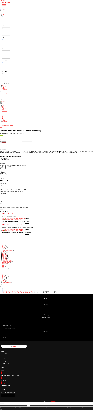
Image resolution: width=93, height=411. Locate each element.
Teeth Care (4, 280)
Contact (3, 88)
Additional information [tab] (6, 145)
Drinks (3, 251)
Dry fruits (3, 252)
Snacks (3, 274)
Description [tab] (4, 144)
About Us (3, 86)
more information (24, 405)
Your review (2, 201)
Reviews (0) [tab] (4, 146)
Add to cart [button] (27, 218)
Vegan (3, 281)
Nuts (3, 267)
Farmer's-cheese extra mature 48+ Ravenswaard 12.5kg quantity (11, 140)
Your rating (2, 193)
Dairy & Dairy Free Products (7, 250)
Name (1, 203)
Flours (3, 253)
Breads (3, 241)
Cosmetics (4, 249)
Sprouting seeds (5, 276)
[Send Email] (1, 383)
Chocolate (4, 247)
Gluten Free (4, 258)
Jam (2, 264)
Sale (3, 85)
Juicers (3, 266)
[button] (46, 103)
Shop (3, 15)
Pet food (3, 270)
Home (3, 14)
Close (1, 409)
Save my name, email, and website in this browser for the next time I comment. (14, 207)
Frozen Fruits (4, 255)
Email (1, 205)
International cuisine (5, 262)
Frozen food (4, 254)
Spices (3, 275)
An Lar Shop (4, 89)
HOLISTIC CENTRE (6, 259)
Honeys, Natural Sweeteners (7, 260)
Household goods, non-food (7, 261)
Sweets (3, 278)
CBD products (4, 244)
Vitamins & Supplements (6, 282)
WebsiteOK (53, 401)
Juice (3, 265)
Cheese (9, 143)
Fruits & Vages (4, 256)
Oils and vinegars (5, 268)
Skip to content (2, 0)
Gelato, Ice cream (5, 257)
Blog (3, 87)
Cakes (3, 242)
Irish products (4, 263)
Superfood (4, 277)
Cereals (3, 245)
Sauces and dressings (5, 271)
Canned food (4, 243)
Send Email (3, 383)
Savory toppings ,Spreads (6, 272)
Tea (2, 279)
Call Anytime (3, 378)
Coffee (3, 248)
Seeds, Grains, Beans (5, 273)
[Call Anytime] (1, 378)
